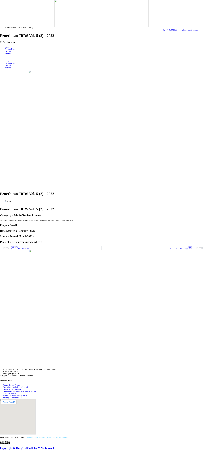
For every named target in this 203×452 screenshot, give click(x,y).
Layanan (8, 51)
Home (7, 47)
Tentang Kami (10, 49)
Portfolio (8, 53)
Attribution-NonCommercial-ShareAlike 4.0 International (46, 438)
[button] (101, 57)
